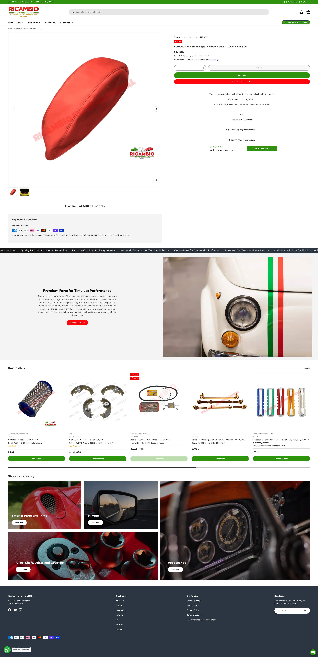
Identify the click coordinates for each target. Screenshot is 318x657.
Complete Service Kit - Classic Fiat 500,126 (150, 440)
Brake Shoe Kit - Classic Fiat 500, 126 (86, 440)
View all (306, 368)
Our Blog (119, 605)
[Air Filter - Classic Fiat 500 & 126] (36, 401)
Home (10, 22)
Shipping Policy (193, 600)
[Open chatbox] (313, 650)
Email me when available (242, 82)
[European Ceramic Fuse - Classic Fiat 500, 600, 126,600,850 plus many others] (281, 401)
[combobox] (169, 12)
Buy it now (242, 75)
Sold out (259, 68)
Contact (119, 629)
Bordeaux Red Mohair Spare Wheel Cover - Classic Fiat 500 (28, 28)
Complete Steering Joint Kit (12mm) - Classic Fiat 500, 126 (218, 440)
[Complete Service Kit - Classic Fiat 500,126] (159, 401)
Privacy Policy (193, 610)
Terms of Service (194, 615)
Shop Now (19, 522)
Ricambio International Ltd (184, 37)
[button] (308, 12)
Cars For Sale (64, 22)
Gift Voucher (50, 22)
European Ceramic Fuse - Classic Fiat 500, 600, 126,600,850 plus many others (281, 441)
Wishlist (119, 624)
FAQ (283, 2)
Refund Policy (193, 605)
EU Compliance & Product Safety (201, 620)
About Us (120, 600)
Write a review (262, 148)
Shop (18, 22)
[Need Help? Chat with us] (7, 649)
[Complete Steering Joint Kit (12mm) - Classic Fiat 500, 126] (220, 401)
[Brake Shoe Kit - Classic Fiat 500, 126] (97, 401)
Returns (119, 615)
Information (293, 2)
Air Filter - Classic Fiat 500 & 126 (23, 440)
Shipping (187, 56)
